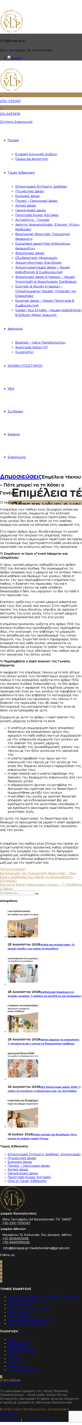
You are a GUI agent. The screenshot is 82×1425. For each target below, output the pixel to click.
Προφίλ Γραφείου (21, 1343)
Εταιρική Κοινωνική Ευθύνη (36, 154)
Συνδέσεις (15, 1358)
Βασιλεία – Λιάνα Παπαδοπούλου (40, 342)
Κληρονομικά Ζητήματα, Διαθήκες (41, 186)
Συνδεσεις (15, 411)
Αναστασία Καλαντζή (31, 347)
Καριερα (14, 434)
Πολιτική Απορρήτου (23, 1369)
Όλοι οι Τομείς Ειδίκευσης (27, 1181)
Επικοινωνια (17, 457)
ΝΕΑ (11, 388)
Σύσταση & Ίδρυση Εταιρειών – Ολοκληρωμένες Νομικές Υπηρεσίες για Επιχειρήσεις (45, 291)
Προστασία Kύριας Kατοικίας (37, 215)
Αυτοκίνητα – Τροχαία (32, 219)
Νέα (11, 1354)
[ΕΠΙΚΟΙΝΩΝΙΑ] (1, 1376)
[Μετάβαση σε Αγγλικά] (14, 58)
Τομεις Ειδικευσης (21, 172)
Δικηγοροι (15, 328)
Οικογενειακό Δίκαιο (30, 210)
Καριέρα (14, 1362)
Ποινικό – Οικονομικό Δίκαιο (36, 200)
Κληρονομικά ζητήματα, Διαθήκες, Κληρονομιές (44, 1154)
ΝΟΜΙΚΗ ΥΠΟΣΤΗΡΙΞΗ (25, 365)
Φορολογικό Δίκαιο (29, 253)
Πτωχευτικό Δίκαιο (29, 191)
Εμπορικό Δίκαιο (27, 196)
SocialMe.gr (8, 1413)
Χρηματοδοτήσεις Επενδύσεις (38, 262)
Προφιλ (13, 140)
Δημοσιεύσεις (21, 477)
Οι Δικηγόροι (17, 1347)
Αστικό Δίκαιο (25, 205)
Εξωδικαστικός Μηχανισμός (36, 258)
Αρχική (13, 1339)
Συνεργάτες (24, 352)
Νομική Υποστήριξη (22, 1350)
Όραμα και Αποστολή (31, 159)
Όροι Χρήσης (18, 1366)
